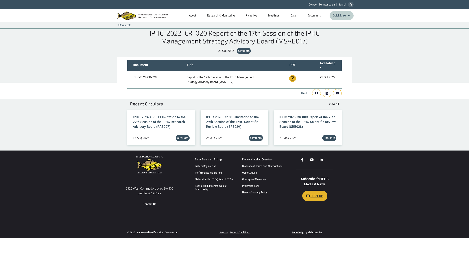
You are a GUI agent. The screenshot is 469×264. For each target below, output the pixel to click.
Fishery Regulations (205, 166)
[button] (351, 4)
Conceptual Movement (254, 179)
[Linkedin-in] (321, 160)
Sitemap (223, 232)
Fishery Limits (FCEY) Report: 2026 (214, 179)
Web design (298, 232)
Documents (125, 25)
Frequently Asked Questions (257, 159)
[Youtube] (312, 160)
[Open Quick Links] (348, 15)
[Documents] (118, 25)
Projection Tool (250, 186)
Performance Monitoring (208, 172)
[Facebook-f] (302, 160)
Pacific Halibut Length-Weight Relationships (210, 187)
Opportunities (249, 172)
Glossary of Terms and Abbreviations (262, 166)
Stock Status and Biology (208, 159)
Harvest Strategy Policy (254, 192)
